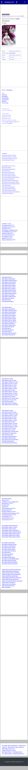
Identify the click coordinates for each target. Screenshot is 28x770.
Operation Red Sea (6, 518)
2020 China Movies (6, 185)
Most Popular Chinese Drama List (10, 525)
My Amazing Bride (6, 225)
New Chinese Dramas (7, 753)
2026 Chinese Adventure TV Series (10, 381)
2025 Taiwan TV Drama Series (9, 433)
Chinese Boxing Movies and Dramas (10, 571)
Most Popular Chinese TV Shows (9, 527)
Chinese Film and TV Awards (9, 750)
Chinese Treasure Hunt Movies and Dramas (12, 580)
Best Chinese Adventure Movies (9, 544)
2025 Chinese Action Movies (8, 308)
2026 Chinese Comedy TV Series (9, 383)
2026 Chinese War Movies (8, 298)
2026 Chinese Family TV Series (9, 386)
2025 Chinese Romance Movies (9, 321)
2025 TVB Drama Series (7, 434)
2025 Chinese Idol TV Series (8, 421)
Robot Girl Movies (6, 587)
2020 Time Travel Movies (7, 193)
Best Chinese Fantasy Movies (8, 174)
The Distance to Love (7, 226)
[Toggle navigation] (25, 2)
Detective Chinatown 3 (7, 511)
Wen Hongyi (9, 90)
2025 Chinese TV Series (7, 410)
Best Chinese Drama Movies (8, 172)
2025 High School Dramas (8, 441)
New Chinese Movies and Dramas (10, 745)
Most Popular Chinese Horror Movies (11, 535)
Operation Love (5, 238)
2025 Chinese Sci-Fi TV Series (9, 428)
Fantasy (15, 121)
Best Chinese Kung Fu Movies (9, 550)
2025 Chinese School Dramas (9, 437)
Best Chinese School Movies (8, 557)
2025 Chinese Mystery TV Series (9, 424)
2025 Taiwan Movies (7, 331)
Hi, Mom (4, 505)
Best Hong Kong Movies (7, 554)
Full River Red (5, 509)
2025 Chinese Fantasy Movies (9, 315)
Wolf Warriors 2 (6, 503)
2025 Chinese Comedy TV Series (9, 415)
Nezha (3, 506)
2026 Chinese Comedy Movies (9, 282)
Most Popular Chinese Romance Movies (11, 183)
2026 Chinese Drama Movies (8, 283)
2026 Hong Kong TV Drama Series (10, 398)
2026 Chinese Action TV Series (9, 380)
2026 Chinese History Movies (9, 286)
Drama (6, 121)
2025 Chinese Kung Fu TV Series (9, 423)
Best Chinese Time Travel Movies (10, 563)
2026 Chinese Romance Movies (9, 293)
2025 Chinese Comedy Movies (9, 312)
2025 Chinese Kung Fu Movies (9, 318)
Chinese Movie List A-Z (18, 753)
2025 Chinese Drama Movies (8, 313)
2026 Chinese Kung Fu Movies (9, 290)
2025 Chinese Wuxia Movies (8, 334)
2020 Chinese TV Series (6, 16)
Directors (5, 747)
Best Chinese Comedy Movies (9, 545)
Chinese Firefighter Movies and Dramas (11, 574)
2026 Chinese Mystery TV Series (9, 393)
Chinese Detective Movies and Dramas (11, 572)
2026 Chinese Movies (7, 277)
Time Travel (9, 123)
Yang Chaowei (5, 99)
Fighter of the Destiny (7, 239)
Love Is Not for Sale (6, 234)
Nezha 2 (4, 500)
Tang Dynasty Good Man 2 (8, 230)
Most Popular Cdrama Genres (9, 528)
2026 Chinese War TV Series (8, 396)
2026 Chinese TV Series (7, 378)
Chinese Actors (22, 745)
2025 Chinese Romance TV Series (10, 426)
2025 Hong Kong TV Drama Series (10, 431)
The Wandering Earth (7, 508)
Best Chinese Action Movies (8, 542)
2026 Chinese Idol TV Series (8, 390)
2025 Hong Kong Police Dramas (9, 442)
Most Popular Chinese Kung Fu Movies (11, 536)
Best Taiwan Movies (6, 555)
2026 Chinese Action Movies (8, 278)
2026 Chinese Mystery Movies (9, 291)
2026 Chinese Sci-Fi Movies (8, 294)
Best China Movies (6, 170)
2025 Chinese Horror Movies (9, 316)
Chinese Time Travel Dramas (9, 584)
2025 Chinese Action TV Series (9, 412)
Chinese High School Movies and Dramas (11, 577)
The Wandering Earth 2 (7, 514)
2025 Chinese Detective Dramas (9, 436)
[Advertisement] (13, 8)
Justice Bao (4, 228)
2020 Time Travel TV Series (8, 160)
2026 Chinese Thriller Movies (9, 296)
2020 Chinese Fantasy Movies (8, 188)
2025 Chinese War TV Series (8, 429)
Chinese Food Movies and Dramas (10, 576)
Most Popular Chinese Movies (8, 169)
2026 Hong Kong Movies (8, 301)
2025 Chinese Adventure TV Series (10, 413)
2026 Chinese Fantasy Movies (9, 285)
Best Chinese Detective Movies (9, 560)
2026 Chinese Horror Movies (9, 288)
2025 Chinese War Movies (8, 326)
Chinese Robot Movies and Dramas (10, 579)
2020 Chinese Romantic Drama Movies (10, 191)
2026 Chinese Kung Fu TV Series (9, 391)
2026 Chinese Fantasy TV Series (9, 388)
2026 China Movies (6, 299)
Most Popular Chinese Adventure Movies (11, 531)
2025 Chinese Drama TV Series (9, 416)
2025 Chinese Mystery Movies (9, 320)
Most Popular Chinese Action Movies (10, 530)
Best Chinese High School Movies (9, 562)
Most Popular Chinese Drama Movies (10, 180)
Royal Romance (5, 236)
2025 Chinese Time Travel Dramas (10, 439)
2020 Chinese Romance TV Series (9, 158)
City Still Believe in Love (7, 231)
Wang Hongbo (5, 98)
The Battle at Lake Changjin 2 (9, 513)
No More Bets (5, 516)
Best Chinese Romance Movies (9, 175)
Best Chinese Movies (6, 167)
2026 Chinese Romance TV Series (10, 394)
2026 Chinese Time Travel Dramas (10, 404)
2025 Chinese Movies (7, 307)
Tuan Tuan (4, 94)
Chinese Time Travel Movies (8, 582)
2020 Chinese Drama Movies (8, 186)
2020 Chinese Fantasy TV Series (9, 156)
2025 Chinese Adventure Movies (9, 310)
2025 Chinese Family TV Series (9, 418)
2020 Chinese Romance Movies (9, 190)
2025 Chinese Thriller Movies (9, 325)
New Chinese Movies (17, 752)
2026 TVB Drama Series (7, 401)
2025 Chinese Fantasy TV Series (9, 420)
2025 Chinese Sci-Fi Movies (8, 323)
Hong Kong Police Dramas (8, 585)
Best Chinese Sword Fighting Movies (10, 558)
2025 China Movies (6, 328)
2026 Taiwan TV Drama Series (9, 399)
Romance (11, 121)
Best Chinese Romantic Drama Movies (10, 177)
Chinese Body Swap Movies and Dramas (11, 569)
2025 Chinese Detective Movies (9, 333)
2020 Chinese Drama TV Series (9, 155)
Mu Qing (4, 101)
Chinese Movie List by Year (8, 748)
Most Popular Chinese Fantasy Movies (10, 182)
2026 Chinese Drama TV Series (9, 385)
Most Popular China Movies (8, 178)
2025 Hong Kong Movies (8, 329)
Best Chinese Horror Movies (8, 549)
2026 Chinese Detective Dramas (9, 402)
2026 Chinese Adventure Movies (9, 280)
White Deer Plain (6, 233)
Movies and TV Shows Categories (16, 747)
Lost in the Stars (6, 519)
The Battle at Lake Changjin (8, 501)
